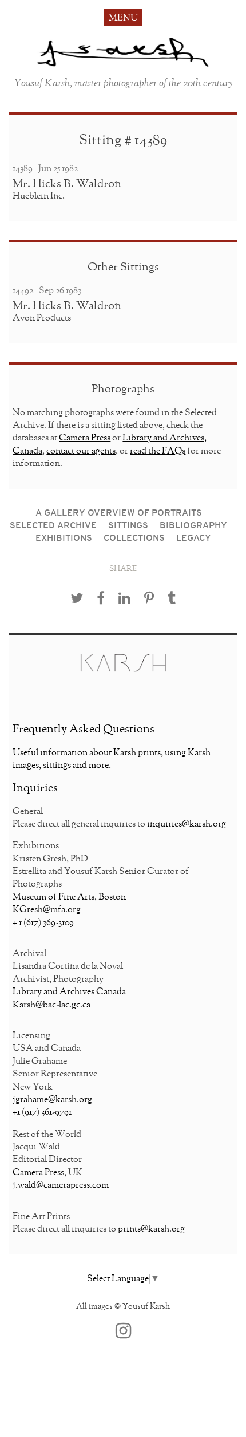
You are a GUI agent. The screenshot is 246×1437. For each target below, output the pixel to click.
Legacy (193, 538)
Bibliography (193, 526)
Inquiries (35, 788)
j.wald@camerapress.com (61, 1185)
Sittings (128, 526)
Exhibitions (63, 538)
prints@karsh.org (151, 1229)
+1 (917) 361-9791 (42, 1112)
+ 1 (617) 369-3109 (43, 923)
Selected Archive (53, 526)
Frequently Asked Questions (83, 729)
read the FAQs (157, 451)
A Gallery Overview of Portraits (118, 513)
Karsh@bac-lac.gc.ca (51, 1005)
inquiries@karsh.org (186, 824)
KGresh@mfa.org (47, 909)
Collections (134, 538)
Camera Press (84, 438)
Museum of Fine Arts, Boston (69, 897)
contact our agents (81, 451)
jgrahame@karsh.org (52, 1099)
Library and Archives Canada (69, 992)
